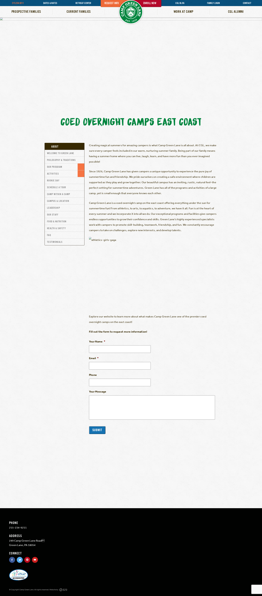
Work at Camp (183, 12)
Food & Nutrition (56, 221)
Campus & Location (58, 201)
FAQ (49, 235)
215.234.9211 (18, 3)
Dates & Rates (50, 3)
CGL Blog (179, 3)
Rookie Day (53, 180)
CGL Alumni (236, 12)
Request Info (111, 3)
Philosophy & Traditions (61, 160)
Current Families (79, 12)
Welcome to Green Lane (60, 153)
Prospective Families (26, 12)
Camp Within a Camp (58, 194)
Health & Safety (56, 228)
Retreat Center (83, 3)
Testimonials (55, 242)
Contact (247, 3)
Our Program (54, 167)
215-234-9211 (18, 527)
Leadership (53, 208)
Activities (53, 173)
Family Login (213, 3)
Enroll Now (149, 3)
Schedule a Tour (56, 187)
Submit (97, 430)
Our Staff (53, 214)
